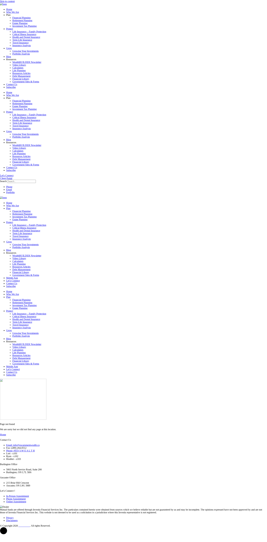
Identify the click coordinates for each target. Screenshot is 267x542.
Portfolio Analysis (21, 54)
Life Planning (19, 70)
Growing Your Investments (25, 51)
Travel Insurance (20, 42)
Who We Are (12, 12)
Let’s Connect (13, 280)
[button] (3, 530)
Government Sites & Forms (25, 81)
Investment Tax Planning (24, 26)
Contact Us (11, 84)
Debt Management (21, 76)
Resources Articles (21, 73)
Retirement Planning (22, 20)
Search (3, 181)
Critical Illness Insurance (24, 34)
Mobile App (12, 278)
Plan (8, 208)
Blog (8, 56)
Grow (9, 48)
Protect (9, 28)
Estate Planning (20, 23)
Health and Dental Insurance (26, 37)
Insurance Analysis (21, 45)
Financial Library (20, 79)
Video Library (19, 65)
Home (9, 9)
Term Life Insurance (22, 40)
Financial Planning (21, 17)
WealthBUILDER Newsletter (26, 62)
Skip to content (7, 1)
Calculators (17, 67)
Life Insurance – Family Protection (29, 31)
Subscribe (11, 87)
